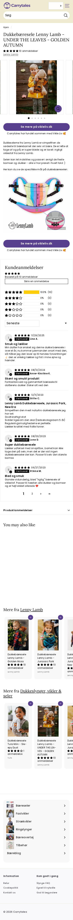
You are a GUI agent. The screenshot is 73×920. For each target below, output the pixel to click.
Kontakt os (9, 892)
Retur (6, 883)
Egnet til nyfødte (46, 887)
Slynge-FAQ (43, 883)
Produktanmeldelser (18, 510)
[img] (22, 335)
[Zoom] (58, 108)
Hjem (6, 27)
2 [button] (32, 493)
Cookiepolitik (10, 887)
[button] (11, 51)
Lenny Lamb (10, 54)
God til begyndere (47, 892)
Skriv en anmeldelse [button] (36, 281)
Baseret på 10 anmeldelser (21, 276)
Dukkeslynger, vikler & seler (32, 693)
